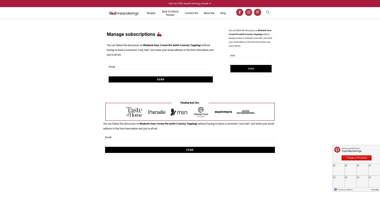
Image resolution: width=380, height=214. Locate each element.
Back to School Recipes (170, 13)
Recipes (151, 13)
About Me (209, 13)
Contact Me (191, 13)
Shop (223, 13)
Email (112, 67)
